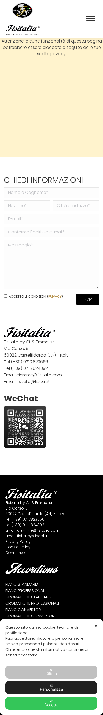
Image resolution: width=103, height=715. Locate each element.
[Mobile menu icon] (91, 19)
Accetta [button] (51, 704)
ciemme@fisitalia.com (39, 375)
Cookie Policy (17, 547)
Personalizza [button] (51, 689)
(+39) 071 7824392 (29, 368)
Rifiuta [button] (51, 673)
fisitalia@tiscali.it (33, 381)
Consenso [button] (15, 552)
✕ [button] (96, 626)
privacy (55, 296)
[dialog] (51, 667)
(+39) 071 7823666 (29, 362)
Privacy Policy (18, 541)
